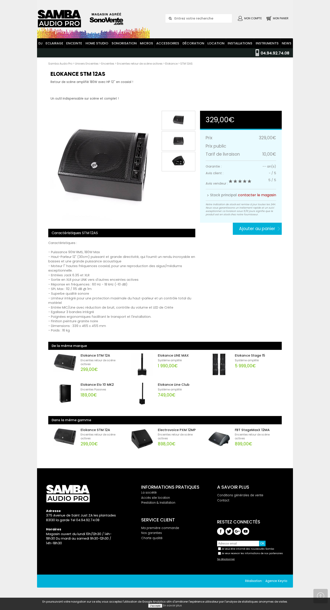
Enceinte (74, 43)
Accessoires (167, 43)
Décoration (193, 43)
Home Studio (97, 43)
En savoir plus (172, 605)
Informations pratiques (170, 487)
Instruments (267, 43)
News (286, 43)
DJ (40, 43)
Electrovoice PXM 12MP (177, 430)
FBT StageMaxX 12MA (252, 430)
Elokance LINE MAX (173, 355)
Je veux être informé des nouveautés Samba (248, 549)
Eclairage (54, 43)
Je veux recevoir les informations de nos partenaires (252, 553)
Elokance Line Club (173, 384)
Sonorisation (124, 43)
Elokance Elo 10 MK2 (97, 384)
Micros (146, 43)
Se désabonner (226, 559)
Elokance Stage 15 (250, 355)
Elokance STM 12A (95, 355)
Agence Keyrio (276, 581)
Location (215, 43)
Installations (240, 43)
